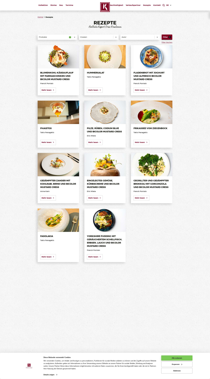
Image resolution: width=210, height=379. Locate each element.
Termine (69, 5)
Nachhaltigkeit (116, 5)
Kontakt (157, 5)
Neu (61, 5)
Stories (53, 5)
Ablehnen (177, 371)
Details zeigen (49, 375)
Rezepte (147, 5)
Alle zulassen (177, 358)
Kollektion (43, 5)
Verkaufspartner (133, 5)
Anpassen (175, 364)
